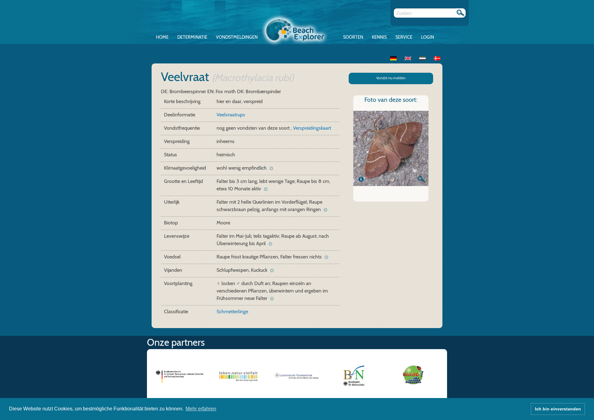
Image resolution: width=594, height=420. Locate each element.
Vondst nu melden (391, 78)
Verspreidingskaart (312, 128)
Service (403, 37)
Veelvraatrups (231, 115)
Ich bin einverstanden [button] (558, 408)
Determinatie (192, 37)
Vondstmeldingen (237, 37)
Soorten (353, 37)
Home (162, 37)
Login (427, 37)
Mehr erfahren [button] (201, 408)
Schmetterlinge (232, 311)
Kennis (379, 37)
